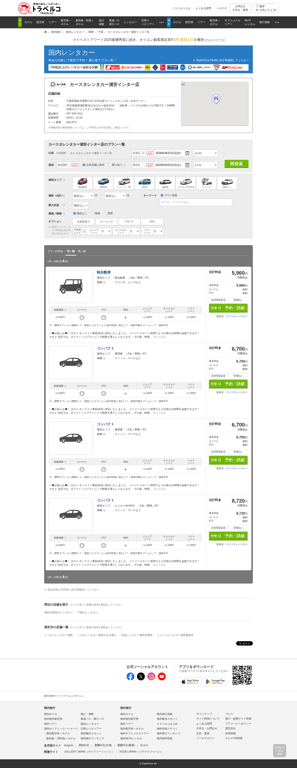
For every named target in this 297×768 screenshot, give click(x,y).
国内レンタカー (71, 52)
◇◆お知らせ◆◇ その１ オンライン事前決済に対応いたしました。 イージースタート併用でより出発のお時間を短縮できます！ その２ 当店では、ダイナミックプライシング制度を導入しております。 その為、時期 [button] (124, 335)
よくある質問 (203, 8)
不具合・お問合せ (206, 728)
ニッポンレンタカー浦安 (58, 635)
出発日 (136, 153)
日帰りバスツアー (91, 728)
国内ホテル (50, 714)
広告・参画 (202, 733)
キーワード (150, 195)
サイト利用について (208, 718)
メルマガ (221, 8)
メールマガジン (205, 738)
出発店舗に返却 (95, 164)
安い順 (71, 251)
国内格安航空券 (53, 718)
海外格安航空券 (129, 718)
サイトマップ (204, 713)
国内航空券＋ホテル (58, 733)
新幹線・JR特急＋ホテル (61, 738)
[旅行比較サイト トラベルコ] (45, 32)
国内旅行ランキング (92, 738)
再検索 (236, 163)
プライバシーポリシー (238, 723)
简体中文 (84, 745)
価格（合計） (56, 195)
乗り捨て (117, 164)
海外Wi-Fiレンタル (131, 738)
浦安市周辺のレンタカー (58, 612)
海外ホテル (126, 714)
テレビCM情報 (233, 738)
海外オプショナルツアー (134, 733)
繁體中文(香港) (126, 745)
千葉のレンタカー (87, 612)
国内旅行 (49, 707)
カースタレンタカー (237, 316)
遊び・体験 (87, 714)
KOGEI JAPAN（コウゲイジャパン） (141, 751)
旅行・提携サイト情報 (238, 718)
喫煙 (97, 213)
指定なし (82, 213)
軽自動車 (104, 272)
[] (214, 40)
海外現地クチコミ (167, 728)
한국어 (144, 745)
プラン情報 (170, 195)
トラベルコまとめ (167, 723)
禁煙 (110, 213)
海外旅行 (126, 707)
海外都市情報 (164, 738)
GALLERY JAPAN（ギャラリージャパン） (89, 751)
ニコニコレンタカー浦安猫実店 (175, 635)
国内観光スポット (91, 733)
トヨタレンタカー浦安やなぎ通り (97, 635)
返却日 (136, 165)
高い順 (82, 251)
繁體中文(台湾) (103, 745)
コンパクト (105, 348)
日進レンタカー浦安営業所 (136, 635)
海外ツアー (126, 723)
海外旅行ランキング (168, 733)
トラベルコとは (181, 8)
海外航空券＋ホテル (132, 728)
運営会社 (230, 728)
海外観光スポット (167, 718)
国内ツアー (50, 723)
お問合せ (240, 8)
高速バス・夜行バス (92, 718)
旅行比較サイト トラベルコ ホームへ (64, 695)
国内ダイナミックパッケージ (61, 728)
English (68, 745)
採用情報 (230, 733)
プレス (229, 713)
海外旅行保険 (164, 714)
